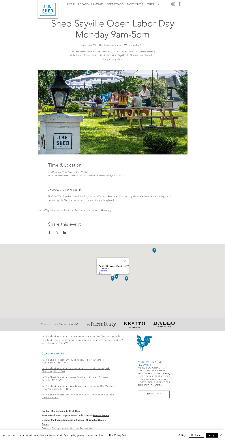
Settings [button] (182, 435)
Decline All (196, 435)
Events (45, 424)
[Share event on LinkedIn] (64, 232)
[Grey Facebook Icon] (179, 4)
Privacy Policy (121, 435)
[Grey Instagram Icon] (173, 4)
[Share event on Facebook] (49, 232)
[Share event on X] (57, 232)
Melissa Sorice (101, 415)
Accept (211, 435)
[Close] (221, 435)
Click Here (75, 411)
